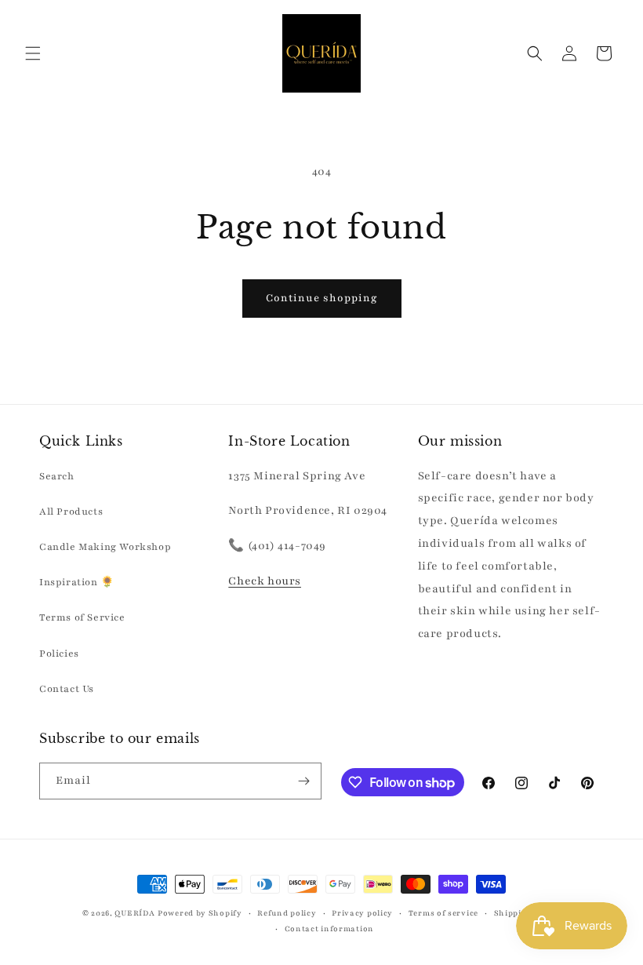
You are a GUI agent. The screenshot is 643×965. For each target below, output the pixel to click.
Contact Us (66, 689)
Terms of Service (82, 617)
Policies (59, 653)
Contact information (329, 928)
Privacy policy (362, 913)
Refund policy (286, 913)
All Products (71, 511)
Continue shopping (322, 298)
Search (56, 476)
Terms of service (443, 913)
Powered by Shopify (200, 913)
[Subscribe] (303, 781)
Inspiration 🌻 (76, 582)
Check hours (264, 581)
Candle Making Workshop (105, 547)
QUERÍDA (134, 913)
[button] (33, 53)
